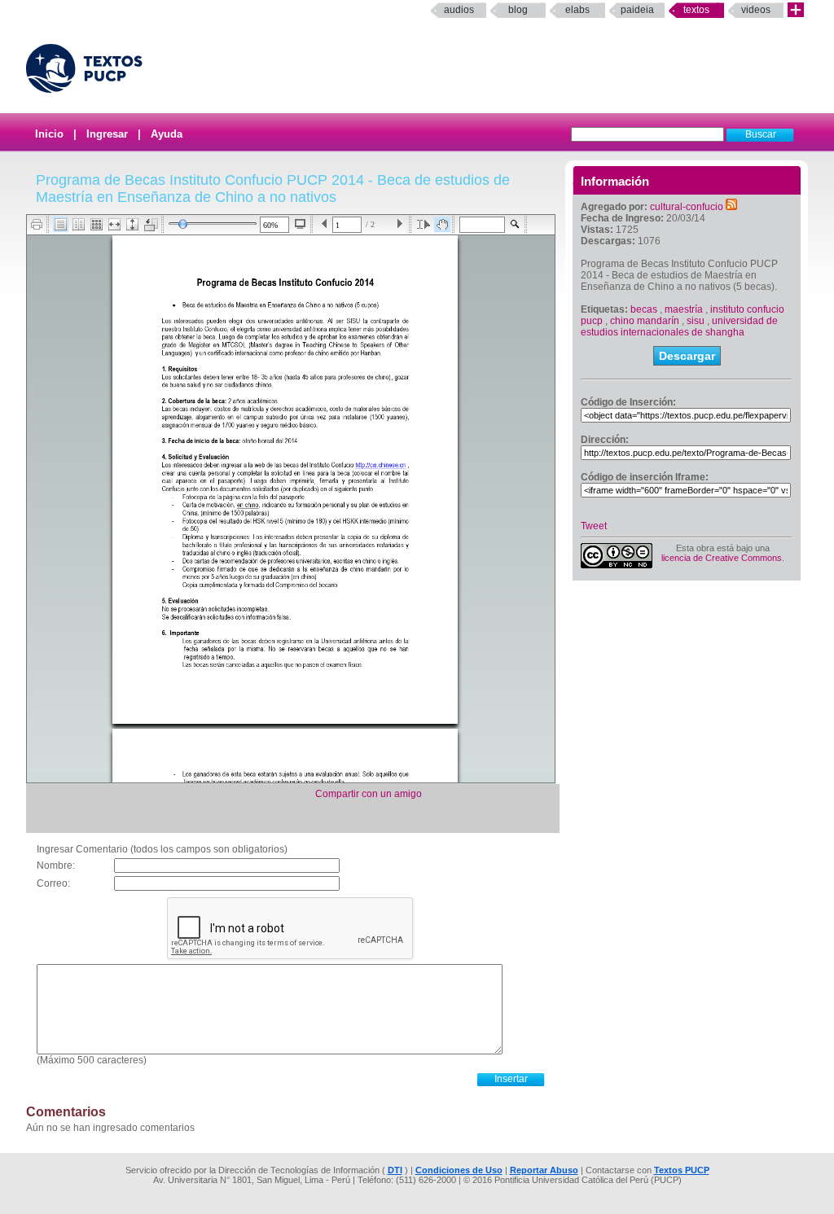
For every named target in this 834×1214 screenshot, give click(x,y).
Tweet (594, 526)
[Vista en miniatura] (96, 224)
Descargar (687, 355)
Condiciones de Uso (459, 1170)
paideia (637, 9)
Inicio (49, 134)
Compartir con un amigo (368, 794)
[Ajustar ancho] (114, 224)
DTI (395, 1170)
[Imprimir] (37, 224)
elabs (577, 9)
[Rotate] (151, 225)
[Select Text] (423, 224)
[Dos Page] (78, 224)
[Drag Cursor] (442, 224)
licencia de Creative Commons (721, 558)
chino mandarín (644, 321)
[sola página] (60, 224)
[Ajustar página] (132, 224)
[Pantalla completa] (300, 224)
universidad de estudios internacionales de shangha (679, 326)
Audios (459, 9)
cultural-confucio (686, 207)
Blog (518, 9)
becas (643, 309)
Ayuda (166, 134)
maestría (684, 309)
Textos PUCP (681, 1170)
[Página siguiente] (399, 224)
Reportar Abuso (544, 1170)
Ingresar (107, 134)
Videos (755, 9)
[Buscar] (515, 224)
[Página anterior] (324, 224)
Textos (696, 9)
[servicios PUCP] (796, 10)
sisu (696, 321)
